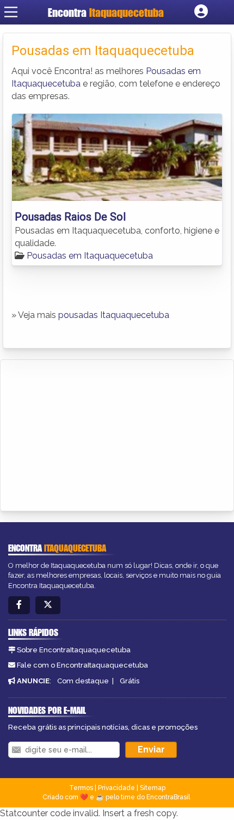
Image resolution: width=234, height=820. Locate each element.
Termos (81, 788)
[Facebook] (19, 605)
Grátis (129, 681)
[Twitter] (47, 605)
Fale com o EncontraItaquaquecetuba (82, 665)
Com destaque (83, 681)
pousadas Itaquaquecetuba (113, 315)
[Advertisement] (90, 433)
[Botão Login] (201, 12)
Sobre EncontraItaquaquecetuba (74, 650)
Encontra (106, 12)
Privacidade (116, 788)
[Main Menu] (11, 12)
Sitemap (152, 788)
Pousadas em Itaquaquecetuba (90, 255)
